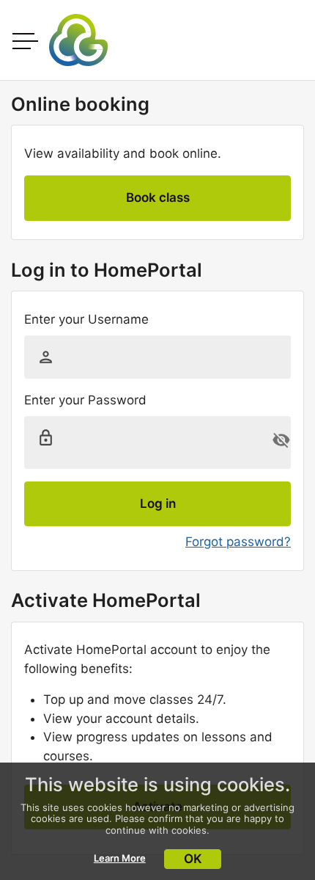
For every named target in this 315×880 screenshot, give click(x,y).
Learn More (120, 858)
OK (193, 858)
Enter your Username (86, 319)
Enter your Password (85, 400)
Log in (158, 503)
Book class (158, 197)
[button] (282, 440)
